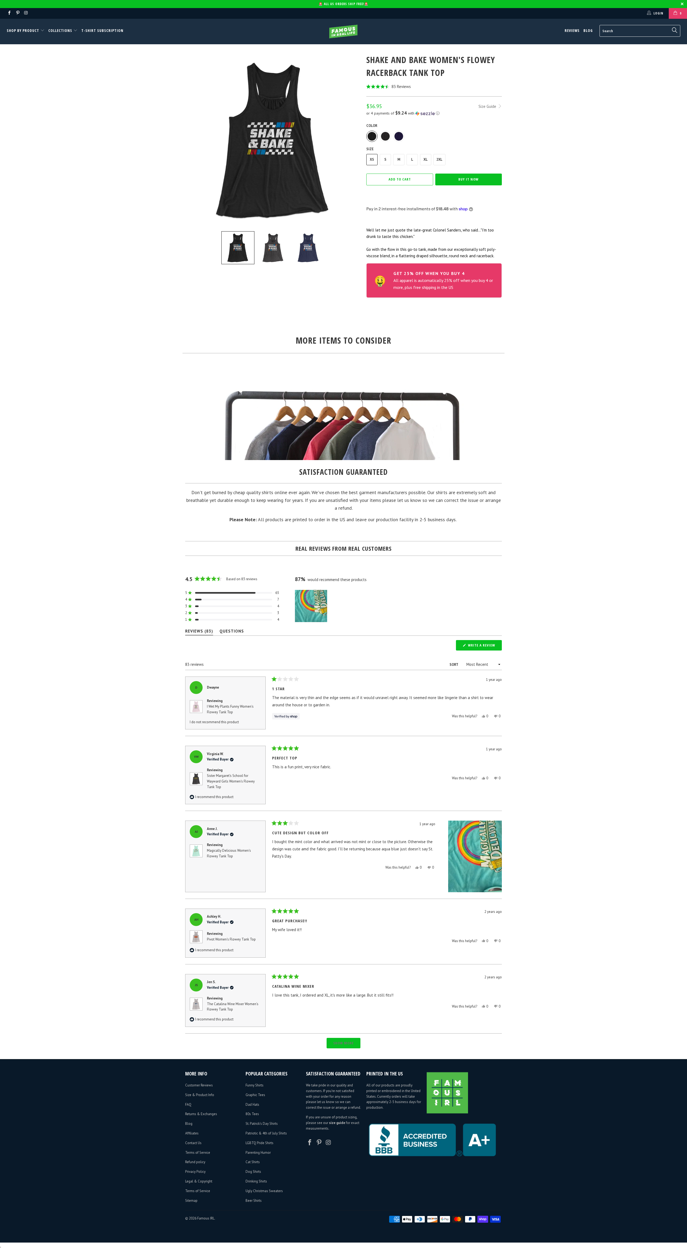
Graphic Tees (255, 1095)
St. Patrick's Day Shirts (262, 1123)
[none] (237, 247)
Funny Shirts (255, 1085)
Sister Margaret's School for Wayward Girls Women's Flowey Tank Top (231, 781)
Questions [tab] (232, 632)
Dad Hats (252, 1104)
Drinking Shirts (256, 1181)
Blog (588, 30)
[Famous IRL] (343, 31)
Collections (60, 30)
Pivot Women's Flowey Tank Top (231, 939)
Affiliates (192, 1133)
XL (425, 159)
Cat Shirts (253, 1162)
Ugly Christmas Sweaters (264, 1191)
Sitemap (191, 1200)
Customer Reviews (199, 1085)
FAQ (188, 1104)
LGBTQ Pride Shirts (259, 1143)
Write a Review (484, 646)
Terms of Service (197, 1152)
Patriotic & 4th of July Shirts (266, 1133)
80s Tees (252, 1114)
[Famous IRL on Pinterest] (17, 13)
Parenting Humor (258, 1152)
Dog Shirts (253, 1171)
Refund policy (195, 1162)
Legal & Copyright (198, 1181)
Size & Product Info (199, 1095)
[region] (311, 606)
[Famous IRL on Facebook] (9, 13)
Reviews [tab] (199, 632)
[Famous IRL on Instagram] (26, 13)
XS (372, 159)
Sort (454, 664)
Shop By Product (23, 30)
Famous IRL (205, 1218)
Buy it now (468, 179)
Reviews (572, 30)
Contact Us (193, 1143)
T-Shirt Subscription (102, 30)
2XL (439, 159)
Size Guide (487, 106)
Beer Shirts (254, 1200)
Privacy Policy (195, 1171)
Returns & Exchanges (201, 1114)
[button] (434, 86)
